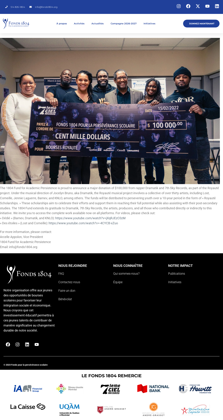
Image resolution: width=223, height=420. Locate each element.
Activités (79, 23)
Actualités (97, 23)
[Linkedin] (217, 6)
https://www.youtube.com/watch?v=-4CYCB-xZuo (83, 223)
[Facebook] (188, 6)
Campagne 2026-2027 (124, 23)
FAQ (61, 273)
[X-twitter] (197, 6)
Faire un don (66, 290)
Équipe (117, 282)
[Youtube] (207, 6)
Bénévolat (65, 299)
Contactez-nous (69, 282)
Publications (176, 273)
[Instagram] (178, 6)
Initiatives (149, 23)
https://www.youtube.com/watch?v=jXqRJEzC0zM (90, 218)
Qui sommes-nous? (126, 273)
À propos (61, 23)
